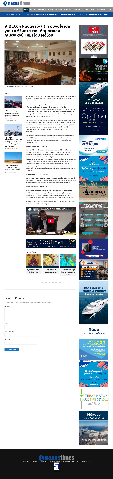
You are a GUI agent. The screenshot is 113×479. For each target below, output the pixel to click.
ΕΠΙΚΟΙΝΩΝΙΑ (35, 461)
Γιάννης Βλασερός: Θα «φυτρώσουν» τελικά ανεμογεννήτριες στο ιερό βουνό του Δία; (12, 168)
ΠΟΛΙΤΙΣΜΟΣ (58, 9)
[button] (74, 269)
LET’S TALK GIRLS (101, 9)
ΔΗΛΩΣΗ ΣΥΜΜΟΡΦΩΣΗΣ (83, 461)
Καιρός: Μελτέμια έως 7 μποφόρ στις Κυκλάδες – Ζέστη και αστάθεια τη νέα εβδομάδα (68, 272)
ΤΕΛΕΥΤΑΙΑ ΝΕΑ (18, 9)
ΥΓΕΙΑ (92, 9)
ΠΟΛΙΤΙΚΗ (50, 9)
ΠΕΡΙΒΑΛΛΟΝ (76, 9)
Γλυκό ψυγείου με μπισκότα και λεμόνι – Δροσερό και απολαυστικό (39, 14)
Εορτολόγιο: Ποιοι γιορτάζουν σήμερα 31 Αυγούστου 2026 (34, 271)
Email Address (9, 332)
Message (7, 307)
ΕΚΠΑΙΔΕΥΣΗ (85, 9)
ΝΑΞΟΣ (26, 9)
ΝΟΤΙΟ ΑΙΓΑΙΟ (42, 9)
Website (7, 340)
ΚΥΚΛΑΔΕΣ (33, 9)
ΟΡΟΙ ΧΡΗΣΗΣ (44, 461)
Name (6, 324)
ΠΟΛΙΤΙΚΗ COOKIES (70, 461)
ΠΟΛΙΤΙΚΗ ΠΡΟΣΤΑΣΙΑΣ (56, 461)
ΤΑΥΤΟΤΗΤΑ (26, 461)
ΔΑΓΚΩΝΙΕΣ (67, 9)
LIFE (109, 9)
